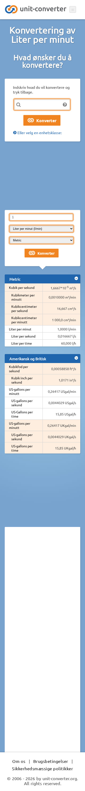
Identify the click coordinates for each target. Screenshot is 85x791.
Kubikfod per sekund (18, 368)
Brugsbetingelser (50, 761)
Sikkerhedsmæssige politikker (42, 768)
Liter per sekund (23, 336)
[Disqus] (42, 595)
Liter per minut (20, 329)
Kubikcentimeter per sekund (24, 308)
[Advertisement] (42, 175)
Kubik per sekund (21, 287)
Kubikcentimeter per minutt (24, 320)
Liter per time (21, 343)
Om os (19, 761)
